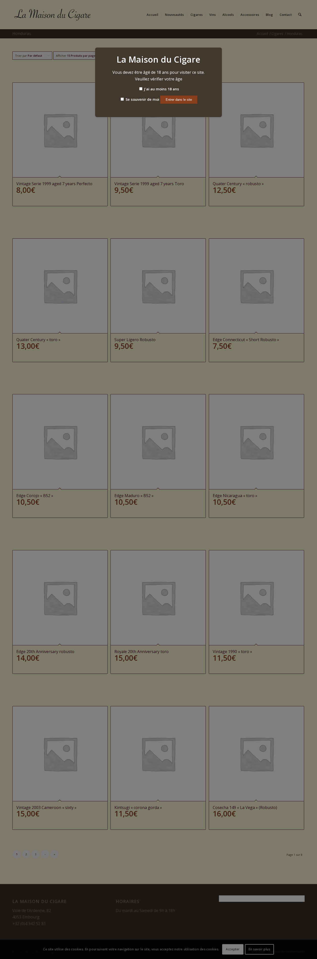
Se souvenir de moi (142, 99)
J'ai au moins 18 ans (161, 88)
